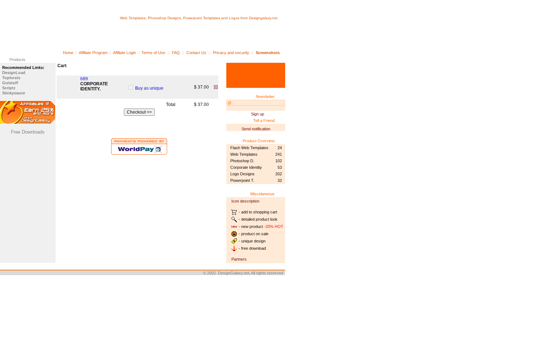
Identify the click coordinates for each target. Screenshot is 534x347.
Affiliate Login (124, 52)
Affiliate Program (93, 52)
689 (84, 78)
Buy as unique (149, 88)
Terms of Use (153, 52)
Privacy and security (231, 52)
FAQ (176, 52)
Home (68, 52)
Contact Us (196, 52)
